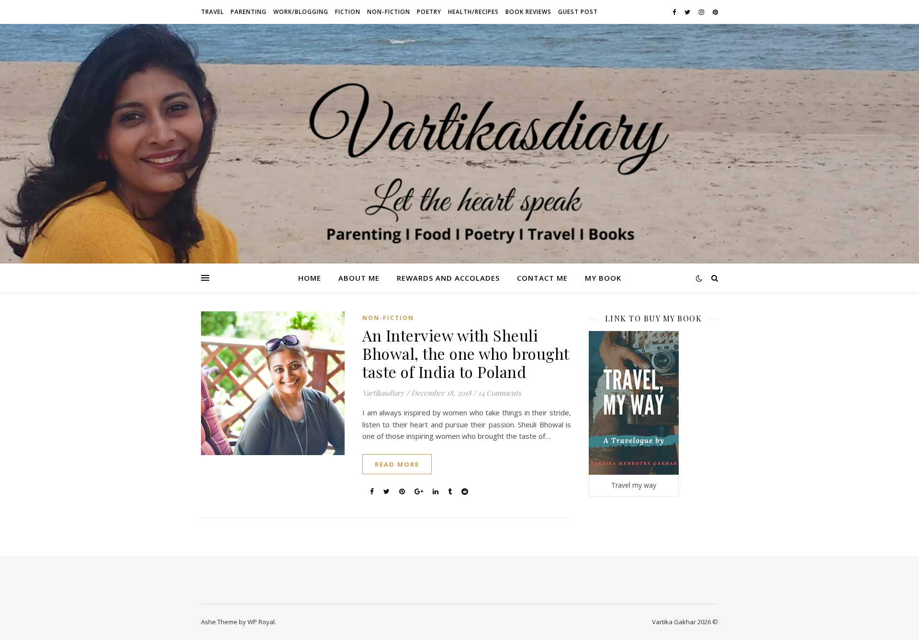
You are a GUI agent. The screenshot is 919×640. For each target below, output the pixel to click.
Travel (212, 12)
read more (397, 464)
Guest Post (578, 12)
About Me (359, 278)
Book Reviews (528, 12)
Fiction (347, 12)
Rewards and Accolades (448, 278)
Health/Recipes (473, 12)
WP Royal (261, 621)
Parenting (249, 12)
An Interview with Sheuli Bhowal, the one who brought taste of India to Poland (465, 353)
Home (309, 278)
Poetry (429, 12)
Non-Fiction (388, 12)
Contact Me (542, 278)
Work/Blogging (300, 12)
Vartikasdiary (383, 393)
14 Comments (499, 393)
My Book (603, 278)
